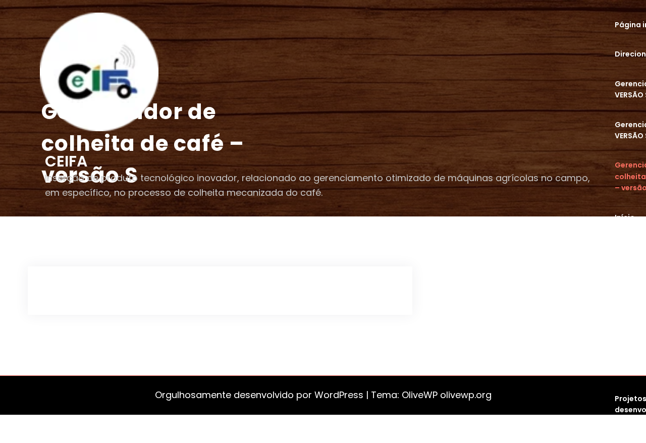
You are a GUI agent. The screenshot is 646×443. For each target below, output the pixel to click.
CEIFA (66, 161)
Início (625, 217)
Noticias (630, 247)
